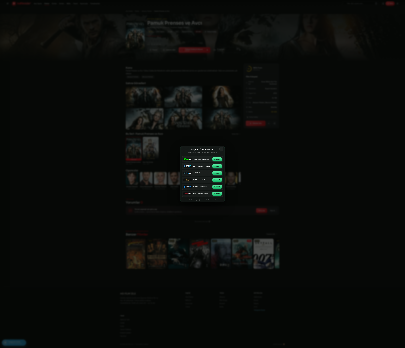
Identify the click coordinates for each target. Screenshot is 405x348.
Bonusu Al (217, 159)
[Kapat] (221, 149)
